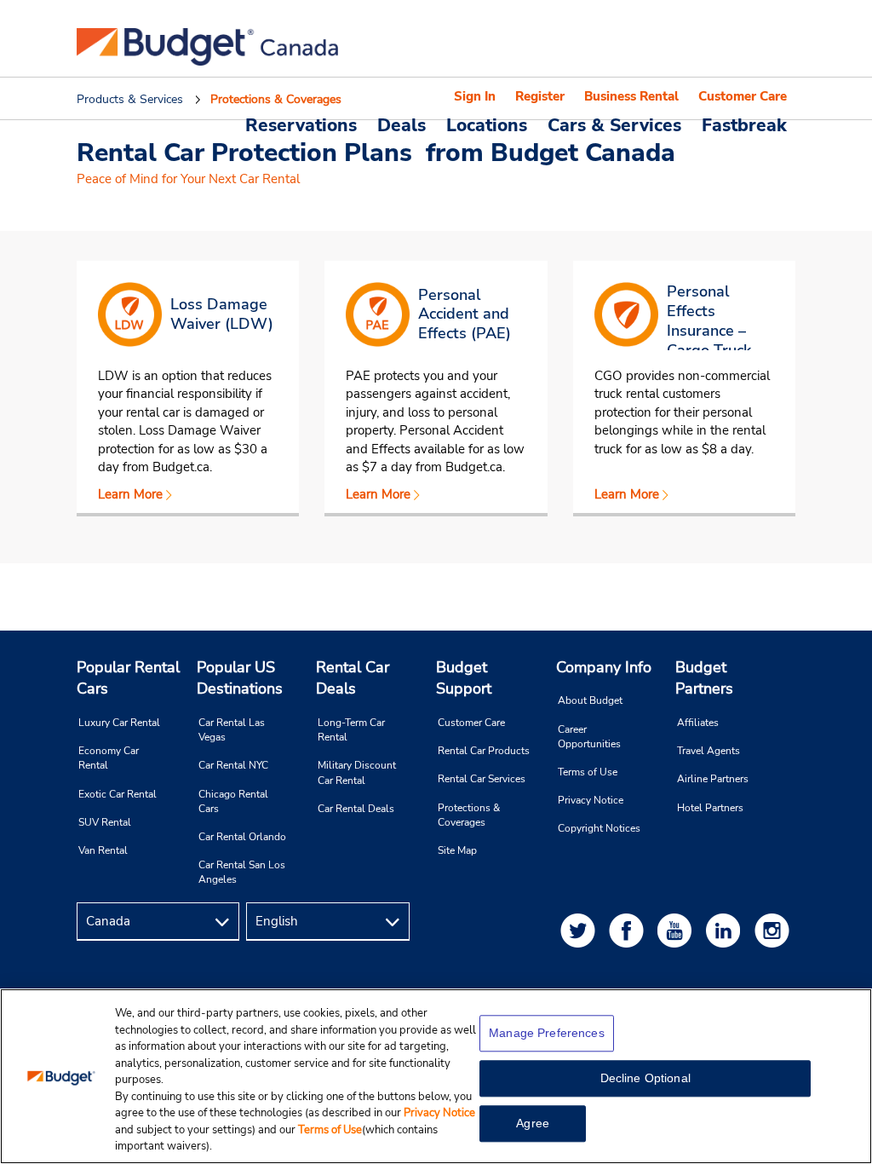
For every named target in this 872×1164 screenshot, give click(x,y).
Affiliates (698, 722)
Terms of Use (587, 772)
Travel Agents (708, 751)
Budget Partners (704, 678)
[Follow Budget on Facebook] (629, 930)
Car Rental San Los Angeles (241, 872)
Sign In (475, 96)
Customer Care (742, 96)
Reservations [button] (301, 124)
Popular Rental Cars (128, 678)
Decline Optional (645, 1078)
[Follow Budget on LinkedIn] (726, 930)
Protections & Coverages (469, 815)
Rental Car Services (481, 779)
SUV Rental (104, 822)
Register (540, 96)
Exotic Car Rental (117, 794)
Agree (532, 1123)
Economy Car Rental (108, 758)
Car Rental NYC (233, 765)
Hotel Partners (710, 808)
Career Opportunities (589, 737)
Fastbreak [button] (744, 124)
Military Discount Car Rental (357, 772)
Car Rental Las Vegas (231, 730)
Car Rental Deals (356, 808)
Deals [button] (401, 124)
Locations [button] (486, 124)
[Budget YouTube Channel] (677, 930)
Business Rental (631, 96)
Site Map (457, 850)
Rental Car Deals (352, 678)
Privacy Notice (590, 800)
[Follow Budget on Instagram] (774, 930)
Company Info (603, 667)
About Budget (590, 700)
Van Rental (103, 850)
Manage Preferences (547, 1033)
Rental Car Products (484, 751)
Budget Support (463, 678)
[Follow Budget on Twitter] (580, 930)
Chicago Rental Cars (233, 801)
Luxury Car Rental (119, 722)
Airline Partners (713, 779)
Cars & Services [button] (614, 124)
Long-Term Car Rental (351, 730)
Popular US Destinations (240, 678)
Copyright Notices (599, 828)
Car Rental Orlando (242, 837)
